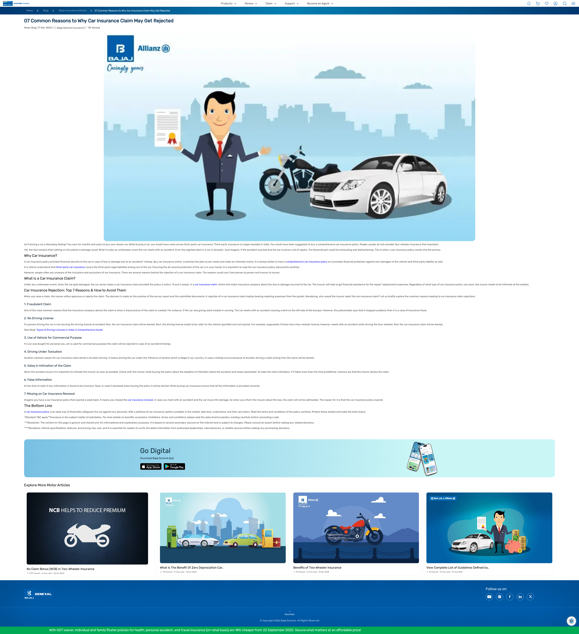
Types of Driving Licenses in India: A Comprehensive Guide (69, 329)
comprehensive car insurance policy (306, 261)
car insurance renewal (140, 399)
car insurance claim (206, 284)
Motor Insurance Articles (72, 10)
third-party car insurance (70, 267)
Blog (45, 10)
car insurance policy (37, 411)
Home (29, 10)
